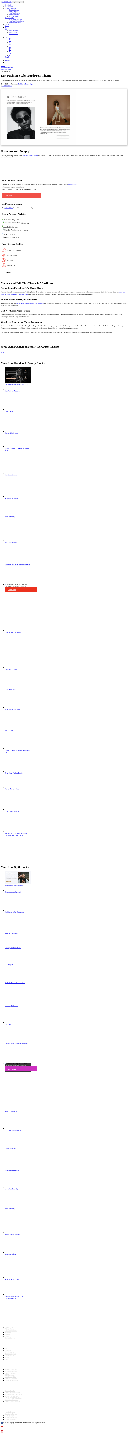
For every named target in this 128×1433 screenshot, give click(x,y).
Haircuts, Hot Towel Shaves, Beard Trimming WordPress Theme (16, 834)
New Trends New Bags (12, 709)
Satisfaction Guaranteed (12, 1234)
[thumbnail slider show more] (2, 353)
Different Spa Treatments (13, 632)
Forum (7, 1357)
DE (10, 41)
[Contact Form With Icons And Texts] (18, 383)
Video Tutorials (13, 30)
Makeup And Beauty (11, 498)
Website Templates (14, 10)
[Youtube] (2, 1426)
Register (7, 60)
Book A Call (9, 731)
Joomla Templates (14, 14)
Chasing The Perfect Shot (13, 948)
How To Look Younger (12, 391)
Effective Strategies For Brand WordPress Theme (14, 1297)
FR (10, 44)
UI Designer (9, 965)
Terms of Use (9, 1327)
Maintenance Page (10, 1254)
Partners (7, 1334)
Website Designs (13, 11)
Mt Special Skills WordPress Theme (16, 1044)
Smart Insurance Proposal (13, 892)
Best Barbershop (10, 517)
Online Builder (8, 208)
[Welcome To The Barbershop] (18, 884)
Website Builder (10, 1391)
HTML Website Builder (15, 19)
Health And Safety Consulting (14, 912)
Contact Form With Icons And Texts (16, 384)
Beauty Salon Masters (12, 811)
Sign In (7, 57)
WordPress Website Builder (16, 21)
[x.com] (2, 1429)
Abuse (7, 1336)
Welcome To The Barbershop (14, 885)
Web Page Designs (11, 1414)
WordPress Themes (14, 13)
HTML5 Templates (11, 1378)
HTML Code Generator (12, 1401)
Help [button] (6, 29)
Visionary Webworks (11, 1006)
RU (10, 55)
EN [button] (6, 37)
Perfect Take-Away (11, 1111)
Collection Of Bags (11, 669)
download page (72, 184)
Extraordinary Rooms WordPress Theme (17, 565)
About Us (8, 1332)
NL (10, 42)
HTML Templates (14, 16)
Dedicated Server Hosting (13, 1130)
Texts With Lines (10, 689)
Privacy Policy (9, 1329)
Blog (6, 27)
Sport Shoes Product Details (13, 773)
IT (9, 46)
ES (10, 48)
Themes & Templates (11, 1364)
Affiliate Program (10, 1354)
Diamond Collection (11, 433)
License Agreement (11, 1331)
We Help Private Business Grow (15, 983)
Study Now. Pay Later (12, 1279)
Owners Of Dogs (10, 1148)
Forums (7, 26)
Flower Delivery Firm (12, 789)
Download (8, 5)
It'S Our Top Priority (11, 933)
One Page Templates (11, 1380)
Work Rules (8, 1024)
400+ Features (9, 6)
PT (10, 51)
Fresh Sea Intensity (11, 542)
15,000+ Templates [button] (10, 8)
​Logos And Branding (11, 1189)
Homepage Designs (11, 1417)
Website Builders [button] (9, 18)
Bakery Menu (9, 411)
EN (10, 39)
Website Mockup (10, 1419)
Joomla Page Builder (14, 22)
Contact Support (13, 34)
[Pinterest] (2, 1432)
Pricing (7, 24)
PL (10, 50)
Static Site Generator (11, 1400)
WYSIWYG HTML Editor (13, 1398)
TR (10, 53)
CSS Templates (9, 1375)
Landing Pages (9, 1415)
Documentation (13, 32)
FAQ (6, 1348)
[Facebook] (2, 1423)
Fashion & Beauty (24, 84)
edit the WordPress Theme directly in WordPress (30, 303)
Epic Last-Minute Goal (12, 1171)
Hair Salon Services (11, 475)
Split (31, 84)
